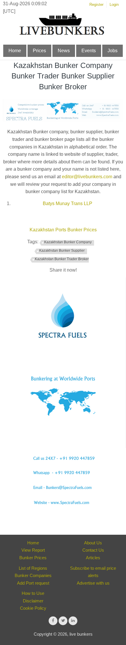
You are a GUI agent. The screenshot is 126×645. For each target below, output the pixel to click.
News (64, 50)
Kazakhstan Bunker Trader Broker (62, 259)
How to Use (33, 593)
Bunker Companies (33, 575)
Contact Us (93, 550)
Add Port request (33, 583)
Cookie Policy (33, 608)
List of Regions (33, 568)
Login (114, 4)
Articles (93, 557)
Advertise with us (93, 583)
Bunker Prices (33, 557)
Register (96, 4)
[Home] (61, 33)
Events (88, 50)
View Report (33, 550)
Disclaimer (33, 600)
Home (14, 50)
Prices (39, 50)
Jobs (113, 50)
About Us (93, 542)
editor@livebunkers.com (87, 176)
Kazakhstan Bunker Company (68, 242)
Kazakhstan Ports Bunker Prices (63, 229)
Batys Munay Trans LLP (67, 203)
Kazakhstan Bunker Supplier (62, 251)
